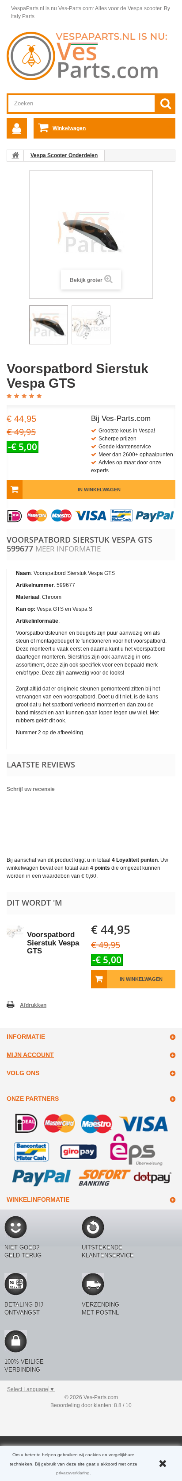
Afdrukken (33, 1005)
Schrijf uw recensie (31, 789)
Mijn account (30, 1054)
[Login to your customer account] (17, 128)
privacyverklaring (73, 1472)
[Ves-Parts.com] (91, 55)
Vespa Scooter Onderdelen (64, 155)
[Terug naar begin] (15, 155)
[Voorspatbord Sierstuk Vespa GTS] (48, 324)
